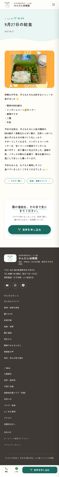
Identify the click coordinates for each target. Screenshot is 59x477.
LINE (16, 471)
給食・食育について (38, 181)
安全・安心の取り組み (13, 358)
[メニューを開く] (53, 4)
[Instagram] (15, 285)
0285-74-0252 (14, 273)
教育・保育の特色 (11, 307)
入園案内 (8, 373)
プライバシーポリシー (13, 445)
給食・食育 (9, 326)
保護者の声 (9, 351)
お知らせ (8, 399)
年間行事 (8, 320)
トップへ (10, 18)
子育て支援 (9, 386)
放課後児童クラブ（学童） (15, 392)
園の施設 (8, 332)
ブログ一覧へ (16, 181)
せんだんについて (11, 301)
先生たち (8, 339)
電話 (6, 471)
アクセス (8, 417)
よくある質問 (9, 411)
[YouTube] (7, 285)
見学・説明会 (9, 380)
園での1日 (8, 314)
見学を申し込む (31, 229)
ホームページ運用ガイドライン (16, 438)
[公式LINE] (23, 285)
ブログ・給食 (9, 405)
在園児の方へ (9, 424)
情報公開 (7, 432)
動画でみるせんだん (12, 345)
